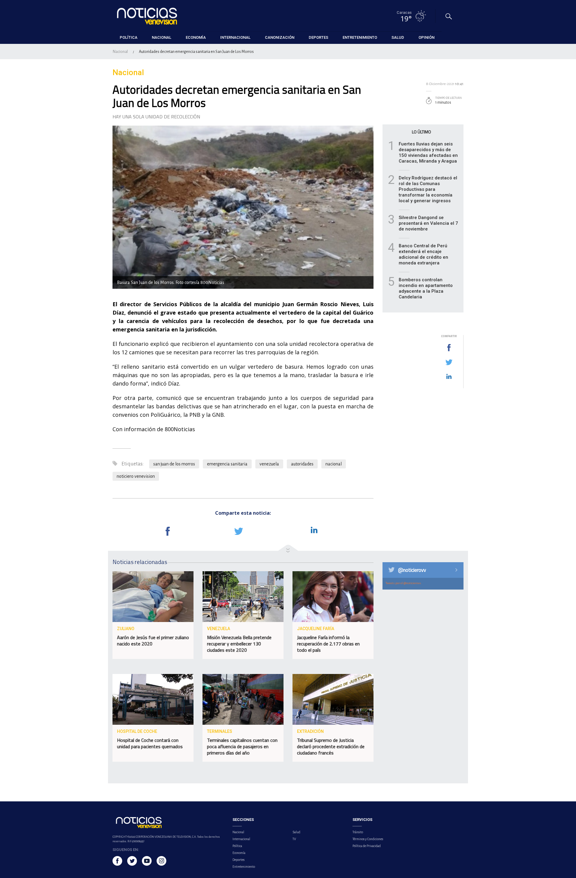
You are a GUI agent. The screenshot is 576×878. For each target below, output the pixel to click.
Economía (238, 853)
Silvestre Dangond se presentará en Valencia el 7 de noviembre (428, 223)
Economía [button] (196, 37)
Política (237, 846)
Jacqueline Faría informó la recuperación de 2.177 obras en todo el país (328, 644)
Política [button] (128, 37)
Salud (296, 832)
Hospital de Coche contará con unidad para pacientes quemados (150, 743)
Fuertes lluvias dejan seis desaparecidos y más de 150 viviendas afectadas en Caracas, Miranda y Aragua (428, 152)
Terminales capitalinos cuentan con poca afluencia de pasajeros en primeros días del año (242, 746)
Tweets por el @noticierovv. (404, 583)
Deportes (238, 859)
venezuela (269, 464)
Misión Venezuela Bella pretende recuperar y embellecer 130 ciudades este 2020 (239, 644)
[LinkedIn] (449, 376)
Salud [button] (398, 37)
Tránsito (357, 832)
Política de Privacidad (366, 846)
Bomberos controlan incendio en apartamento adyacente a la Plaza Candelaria (426, 288)
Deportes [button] (318, 37)
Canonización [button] (279, 37)
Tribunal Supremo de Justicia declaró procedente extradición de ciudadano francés (330, 746)
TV (294, 839)
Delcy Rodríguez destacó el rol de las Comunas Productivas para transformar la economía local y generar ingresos (428, 189)
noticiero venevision (136, 476)
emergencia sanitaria (227, 464)
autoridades (302, 464)
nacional (334, 464)
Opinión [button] (426, 37)
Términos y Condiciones (367, 839)
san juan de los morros (174, 464)
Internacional (241, 839)
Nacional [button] (161, 37)
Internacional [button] (235, 37)
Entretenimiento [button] (360, 37)
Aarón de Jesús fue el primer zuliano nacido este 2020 (153, 640)
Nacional (120, 51)
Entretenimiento (243, 866)
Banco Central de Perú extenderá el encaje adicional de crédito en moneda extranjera (423, 254)
